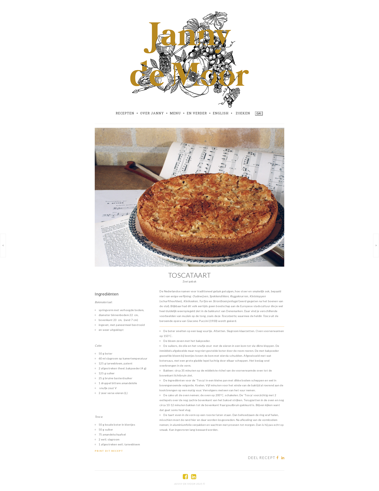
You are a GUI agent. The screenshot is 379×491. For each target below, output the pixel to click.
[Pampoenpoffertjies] (376, 245)
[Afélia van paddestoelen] (3, 245)
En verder (197, 113)
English (221, 113)
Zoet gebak (190, 281)
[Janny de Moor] (189, 59)
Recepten (125, 113)
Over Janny (152, 113)
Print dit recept (109, 450)
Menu (175, 113)
